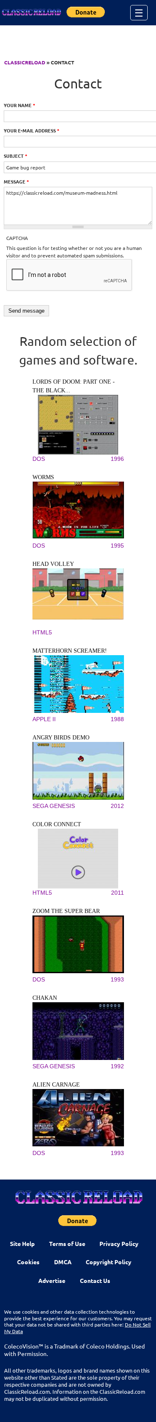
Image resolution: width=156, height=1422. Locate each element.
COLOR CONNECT (56, 824)
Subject (15, 155)
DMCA (63, 1261)
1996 (117, 458)
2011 (117, 892)
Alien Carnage (56, 1085)
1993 (117, 979)
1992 (117, 1066)
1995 (117, 545)
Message (16, 181)
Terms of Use (67, 1243)
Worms (43, 477)
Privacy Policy (119, 1243)
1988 (117, 719)
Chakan (44, 998)
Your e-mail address (31, 130)
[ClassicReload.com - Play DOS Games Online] (31, 12)
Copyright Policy (108, 1261)
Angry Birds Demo (60, 737)
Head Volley (53, 564)
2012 (117, 806)
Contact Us (95, 1280)
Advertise (51, 1280)
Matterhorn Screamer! (69, 651)
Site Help (22, 1243)
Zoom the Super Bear (66, 911)
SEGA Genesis (53, 806)
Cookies (28, 1261)
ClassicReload (24, 62)
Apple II (44, 719)
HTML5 (42, 632)
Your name (19, 105)
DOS (38, 458)
